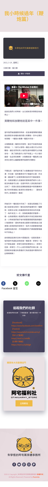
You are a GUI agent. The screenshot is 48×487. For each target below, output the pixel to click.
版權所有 (40, 474)
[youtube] (19, 464)
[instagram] (29, 464)
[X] (15, 283)
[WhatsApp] (26, 283)
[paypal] (34, 464)
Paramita (36, 477)
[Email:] (38, 283)
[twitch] (24, 464)
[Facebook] (3, 283)
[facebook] (14, 464)
